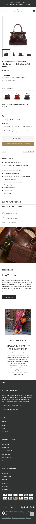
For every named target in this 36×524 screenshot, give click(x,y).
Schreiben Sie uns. (12, 407)
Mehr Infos (9, 295)
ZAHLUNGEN (5, 481)
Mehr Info (16, 131)
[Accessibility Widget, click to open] (3, 513)
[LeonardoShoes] (10, 504)
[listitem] (7, 93)
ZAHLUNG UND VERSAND (11, 200)
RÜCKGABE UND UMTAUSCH (13, 205)
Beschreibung (8, 157)
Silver (11, 117)
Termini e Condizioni (6, 516)
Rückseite (17, 124)
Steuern (4, 75)
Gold (5, 117)
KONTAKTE (5, 471)
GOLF (3, 426)
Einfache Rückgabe (12, 216)
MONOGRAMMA (6, 487)
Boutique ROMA (6, 452)
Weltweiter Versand (11, 211)
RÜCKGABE (5, 484)
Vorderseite (7, 124)
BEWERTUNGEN (6, 455)
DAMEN (4, 423)
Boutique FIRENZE (7, 449)
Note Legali (28, 516)
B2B (3, 458)
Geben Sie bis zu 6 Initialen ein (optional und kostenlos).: (15, 104)
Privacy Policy (15, 516)
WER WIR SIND (6, 442)
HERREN (4, 420)
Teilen (4, 150)
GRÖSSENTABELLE (7, 474)
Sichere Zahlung (11, 221)
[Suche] (7, 9)
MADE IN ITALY (6, 445)
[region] (18, 93)
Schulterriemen (27, 124)
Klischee (18, 117)
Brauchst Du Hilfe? (28, 150)
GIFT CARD (5, 430)
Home (3, 380)
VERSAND (4, 478)
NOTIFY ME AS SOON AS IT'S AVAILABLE (18, 142)
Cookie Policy (22, 516)
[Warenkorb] (33, 9)
